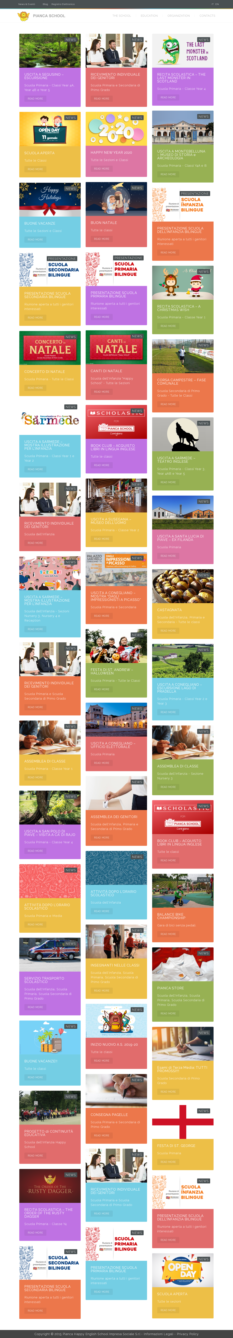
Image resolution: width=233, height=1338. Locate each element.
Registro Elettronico (63, 4)
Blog (45, 4)
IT (213, 4)
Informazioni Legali (158, 1334)
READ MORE (35, 98)
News (71, 39)
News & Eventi (26, 4)
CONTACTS (207, 15)
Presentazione (195, 193)
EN (217, 4)
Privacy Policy (188, 1334)
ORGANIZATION (179, 15)
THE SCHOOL (122, 15)
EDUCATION (149, 15)
